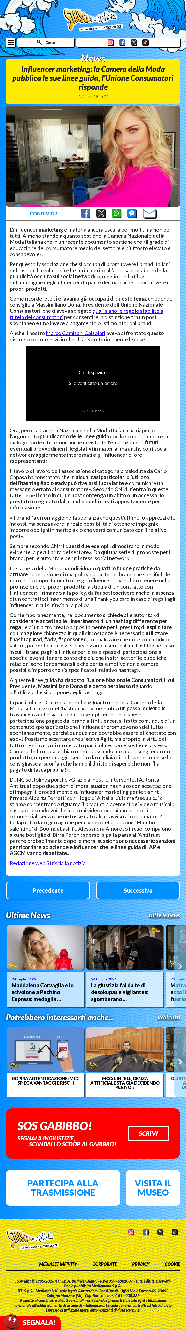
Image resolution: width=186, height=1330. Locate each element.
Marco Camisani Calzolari (75, 333)
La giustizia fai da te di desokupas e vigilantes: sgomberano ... (119, 992)
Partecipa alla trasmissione (63, 1188)
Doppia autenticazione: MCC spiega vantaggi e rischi (45, 1080)
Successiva (138, 890)
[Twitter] (134, 42)
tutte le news (164, 915)
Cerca (50, 42)
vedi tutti (169, 1017)
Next (180, 966)
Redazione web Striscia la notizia (47, 863)
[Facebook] (122, 42)
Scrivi (148, 1133)
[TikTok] (145, 42)
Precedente (48, 890)
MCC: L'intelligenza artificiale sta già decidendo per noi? (125, 1082)
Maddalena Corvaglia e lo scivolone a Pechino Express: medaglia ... (43, 992)
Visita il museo (153, 1188)
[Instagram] (111, 42)
